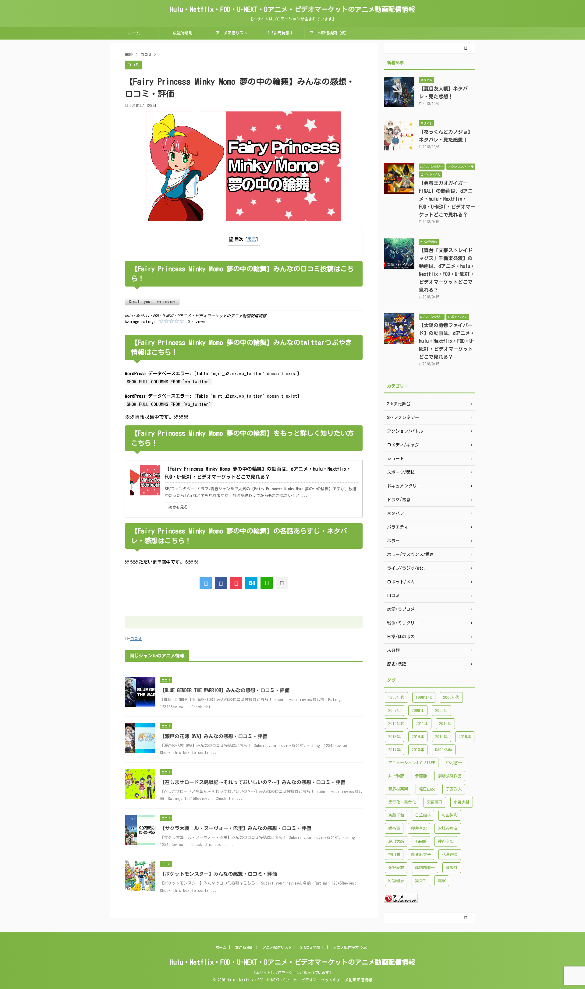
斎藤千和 (396, 815)
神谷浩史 (446, 841)
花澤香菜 (450, 855)
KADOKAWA (443, 750)
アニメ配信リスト (231, 33)
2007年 (394, 711)
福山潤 (394, 855)
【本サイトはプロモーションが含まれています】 (292, 972)
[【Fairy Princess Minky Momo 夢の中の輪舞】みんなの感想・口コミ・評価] (251, 583)
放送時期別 (183, 33)
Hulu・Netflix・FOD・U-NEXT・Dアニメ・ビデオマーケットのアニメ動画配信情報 (292, 9)
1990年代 (424, 697)
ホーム (134, 33)
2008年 (418, 711)
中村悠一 (454, 763)
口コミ (136, 639)
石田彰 (421, 841)
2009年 (441, 711)
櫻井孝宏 (419, 828)
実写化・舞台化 (402, 802)
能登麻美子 (421, 855)
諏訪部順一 (425, 868)
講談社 (452, 868)
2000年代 (451, 697)
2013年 (394, 737)
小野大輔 (462, 802)
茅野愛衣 (396, 868)
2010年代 (396, 724)
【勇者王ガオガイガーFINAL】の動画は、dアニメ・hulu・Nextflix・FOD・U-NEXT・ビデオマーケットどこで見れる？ (447, 199)
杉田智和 (450, 815)
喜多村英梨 (398, 789)
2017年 (394, 750)
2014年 (418, 737)
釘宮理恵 (396, 881)
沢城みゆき (448, 828)
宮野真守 (435, 802)
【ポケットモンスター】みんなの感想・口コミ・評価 (218, 873)
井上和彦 (396, 776)
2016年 (465, 737)
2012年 (445, 724)
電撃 (442, 881)
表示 (251, 239)
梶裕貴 (394, 828)
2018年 (418, 750)
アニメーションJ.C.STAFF (411, 763)
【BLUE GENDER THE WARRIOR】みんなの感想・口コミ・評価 (224, 690)
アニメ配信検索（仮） (329, 33)
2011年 (422, 724)
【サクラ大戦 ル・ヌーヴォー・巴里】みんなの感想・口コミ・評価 (235, 828)
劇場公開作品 (450, 776)
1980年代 (396, 697)
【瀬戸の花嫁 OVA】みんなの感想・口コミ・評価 (213, 736)
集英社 (421, 881)
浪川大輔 (396, 841)
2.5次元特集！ (280, 33)
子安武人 (454, 789)
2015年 (441, 737)
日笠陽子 (423, 815)
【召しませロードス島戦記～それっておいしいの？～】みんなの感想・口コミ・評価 (252, 782)
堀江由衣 (427, 789)
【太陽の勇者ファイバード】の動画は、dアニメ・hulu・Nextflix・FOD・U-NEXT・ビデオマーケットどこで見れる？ (447, 341)
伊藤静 (421, 776)
